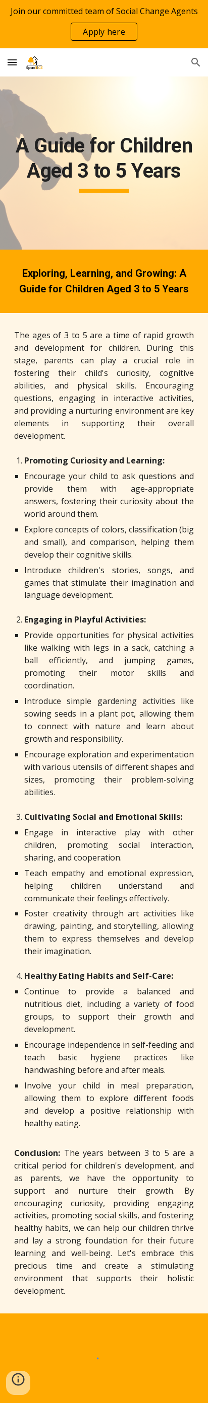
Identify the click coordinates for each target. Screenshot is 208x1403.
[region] (104, 24)
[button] (12, 62)
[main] (104, 163)
